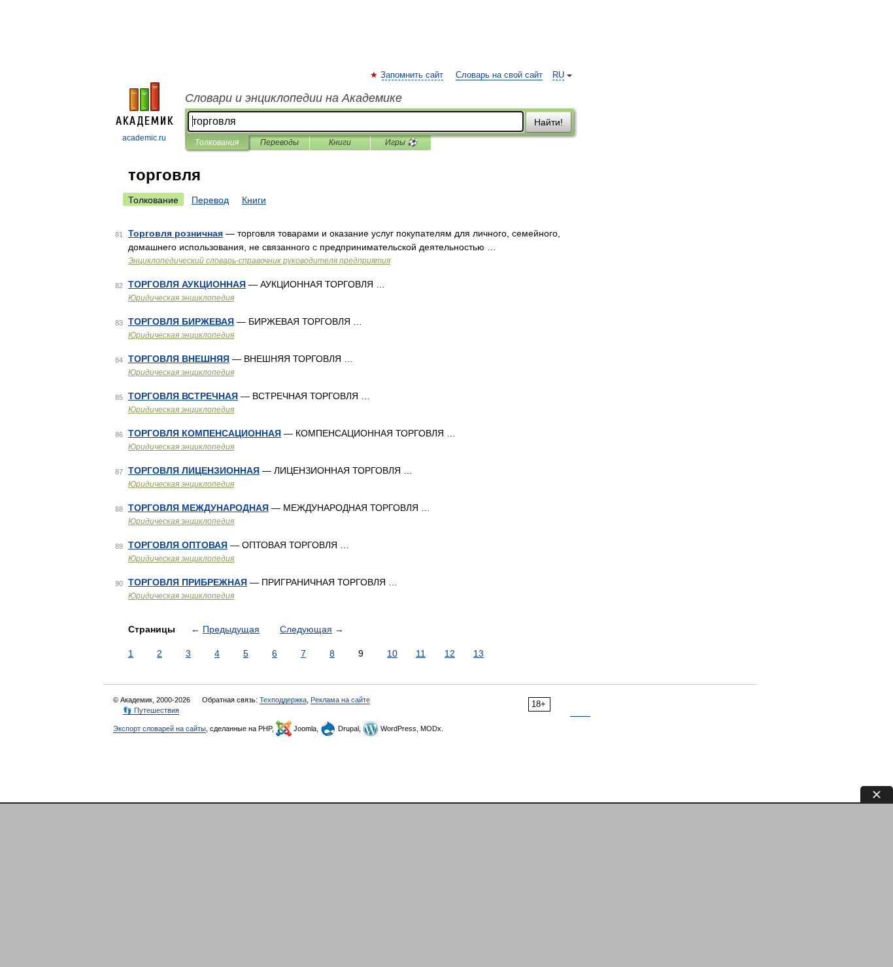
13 (478, 653)
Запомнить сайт (412, 75)
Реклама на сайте (340, 700)
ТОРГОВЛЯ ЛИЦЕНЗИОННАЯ (194, 470)
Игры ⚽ (401, 142)
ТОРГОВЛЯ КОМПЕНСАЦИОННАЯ (204, 433)
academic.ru (144, 137)
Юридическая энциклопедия (181, 298)
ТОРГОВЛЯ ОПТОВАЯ (177, 545)
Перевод (210, 200)
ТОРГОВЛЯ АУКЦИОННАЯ (187, 284)
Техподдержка (283, 700)
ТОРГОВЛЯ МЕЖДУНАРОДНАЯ (198, 507)
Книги (340, 142)
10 (392, 653)
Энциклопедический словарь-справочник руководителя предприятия (259, 260)
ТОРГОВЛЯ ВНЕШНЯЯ (178, 358)
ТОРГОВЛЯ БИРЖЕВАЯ (181, 321)
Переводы (279, 142)
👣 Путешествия (151, 710)
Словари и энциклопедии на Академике (293, 98)
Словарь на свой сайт (499, 75)
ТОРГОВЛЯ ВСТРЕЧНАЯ (183, 396)
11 (421, 653)
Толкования (217, 142)
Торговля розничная (175, 233)
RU (558, 75)
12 (450, 653)
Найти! (548, 122)
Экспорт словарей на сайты (159, 728)
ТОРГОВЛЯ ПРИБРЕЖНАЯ (187, 582)
